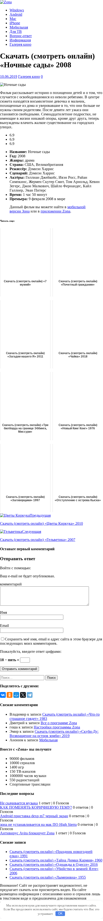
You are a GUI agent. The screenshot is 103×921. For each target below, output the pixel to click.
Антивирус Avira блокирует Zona (27, 833)
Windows (17, 10)
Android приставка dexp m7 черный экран (34, 816)
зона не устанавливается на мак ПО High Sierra (38, 824)
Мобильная (19, 27)
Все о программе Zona (59, 723)
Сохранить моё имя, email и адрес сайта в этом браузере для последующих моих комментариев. (51, 641)
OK (60, 913)
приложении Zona (55, 211)
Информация (20, 40)
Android (16, 14)
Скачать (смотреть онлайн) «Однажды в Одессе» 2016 (54, 864)
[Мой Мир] (16, 695)
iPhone (15, 23)
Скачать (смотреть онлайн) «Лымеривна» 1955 (48, 877)
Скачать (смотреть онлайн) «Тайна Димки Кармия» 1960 (56, 860)
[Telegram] (30, 695)
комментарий (11, 584)
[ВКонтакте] (3, 695)
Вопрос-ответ (21, 36)
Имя (3, 612)
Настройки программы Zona (57, 727)
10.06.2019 (8, 76)
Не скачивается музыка (19, 803)
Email (4, 626)
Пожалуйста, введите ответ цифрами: (30, 651)
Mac (13, 19)
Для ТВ (16, 32)
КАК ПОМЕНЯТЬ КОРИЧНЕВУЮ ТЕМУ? (36, 807)
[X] (23, 695)
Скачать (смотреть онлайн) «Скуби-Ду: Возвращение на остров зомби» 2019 (54, 733)
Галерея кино (20, 44)
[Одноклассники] (9, 695)
